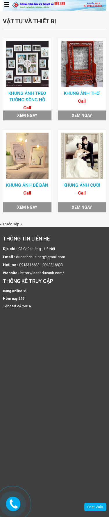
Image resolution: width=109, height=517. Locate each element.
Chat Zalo (95, 507)
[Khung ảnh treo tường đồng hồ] (27, 64)
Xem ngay (27, 115)
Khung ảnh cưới (81, 185)
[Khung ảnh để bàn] (27, 156)
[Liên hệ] (13, 504)
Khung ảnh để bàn (27, 185)
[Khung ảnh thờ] (82, 64)
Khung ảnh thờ (81, 93)
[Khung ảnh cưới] (82, 156)
